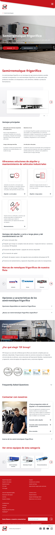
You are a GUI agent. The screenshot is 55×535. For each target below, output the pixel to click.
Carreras (4, 497)
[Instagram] (52, 529)
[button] (27, 306)
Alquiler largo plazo (6, 479)
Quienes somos (32, 492)
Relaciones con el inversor (35, 499)
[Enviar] (51, 519)
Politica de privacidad (14, 528)
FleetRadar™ (5, 511)
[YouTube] (48, 529)
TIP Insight (4, 488)
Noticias (4, 507)
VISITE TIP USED (9, 337)
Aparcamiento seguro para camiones (37, 486)
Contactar (4, 505)
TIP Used (4, 486)
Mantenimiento (5, 484)
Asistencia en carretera (34, 482)
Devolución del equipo (7, 494)
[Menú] (52, 4)
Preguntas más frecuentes (8, 509)
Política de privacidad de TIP (36, 523)
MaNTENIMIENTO (28, 48)
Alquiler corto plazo (6, 482)
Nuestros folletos (6, 499)
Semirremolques (9, 13)
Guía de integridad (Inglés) (8, 492)
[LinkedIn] (44, 529)
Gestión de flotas (33, 484)
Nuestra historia (32, 494)
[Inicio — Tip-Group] (4, 528)
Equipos (31, 479)
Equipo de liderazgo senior (35, 497)
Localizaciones (5, 503)
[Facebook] (40, 529)
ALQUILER (9, 48)
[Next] (51, 102)
